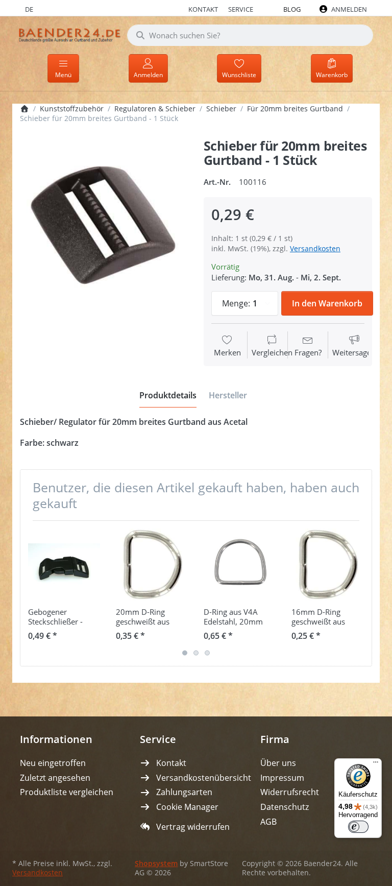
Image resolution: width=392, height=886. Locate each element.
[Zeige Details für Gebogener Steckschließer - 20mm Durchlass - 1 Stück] (64, 565)
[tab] (168, 395)
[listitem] (104, 223)
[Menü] (376, 764)
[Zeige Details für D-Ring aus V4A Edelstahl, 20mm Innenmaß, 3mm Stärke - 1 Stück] (240, 565)
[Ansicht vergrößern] (104, 223)
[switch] (358, 827)
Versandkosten (315, 248)
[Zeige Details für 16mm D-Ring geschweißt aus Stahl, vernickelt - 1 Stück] (327, 565)
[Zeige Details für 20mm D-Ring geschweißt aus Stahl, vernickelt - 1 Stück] (152, 565)
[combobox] (250, 35)
